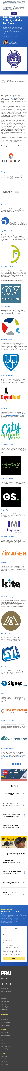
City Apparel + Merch (7, 444)
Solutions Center (5, 1032)
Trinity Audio (16, 88)
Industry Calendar (5, 1022)
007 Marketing (5, 306)
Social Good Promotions (8, 720)
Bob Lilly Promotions (7, 375)
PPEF (2, 1040)
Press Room (4, 1009)
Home (2, 80)
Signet (3, 693)
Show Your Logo (6, 667)
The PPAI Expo (5, 1019)
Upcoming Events (5, 1017)
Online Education (5, 1038)
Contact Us (4, 1059)
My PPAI (3, 1043)
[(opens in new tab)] (14, 780)
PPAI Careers (4, 1064)
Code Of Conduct (5, 1035)
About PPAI (4, 1056)
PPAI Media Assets (5, 1046)
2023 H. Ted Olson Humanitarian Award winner (13, 414)
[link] (14, 794)
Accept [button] (14, 13)
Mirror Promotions (6, 634)
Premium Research (5, 1001)
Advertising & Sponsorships (8, 1007)
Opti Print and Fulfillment (8, 231)
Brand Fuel (4, 408)
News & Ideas (4, 998)
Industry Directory (5, 1025)
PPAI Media (9, 80)
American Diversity (6, 339)
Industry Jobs (4, 1061)
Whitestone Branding (7, 748)
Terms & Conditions (6, 991)
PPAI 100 (13, 98)
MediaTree (4, 205)
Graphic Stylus (5, 510)
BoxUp (3, 172)
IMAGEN (3, 562)
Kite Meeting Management (8, 597)
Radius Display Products (8, 267)
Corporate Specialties (7, 478)
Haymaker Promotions (7, 536)
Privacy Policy (4, 988)
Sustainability (4, 1049)
